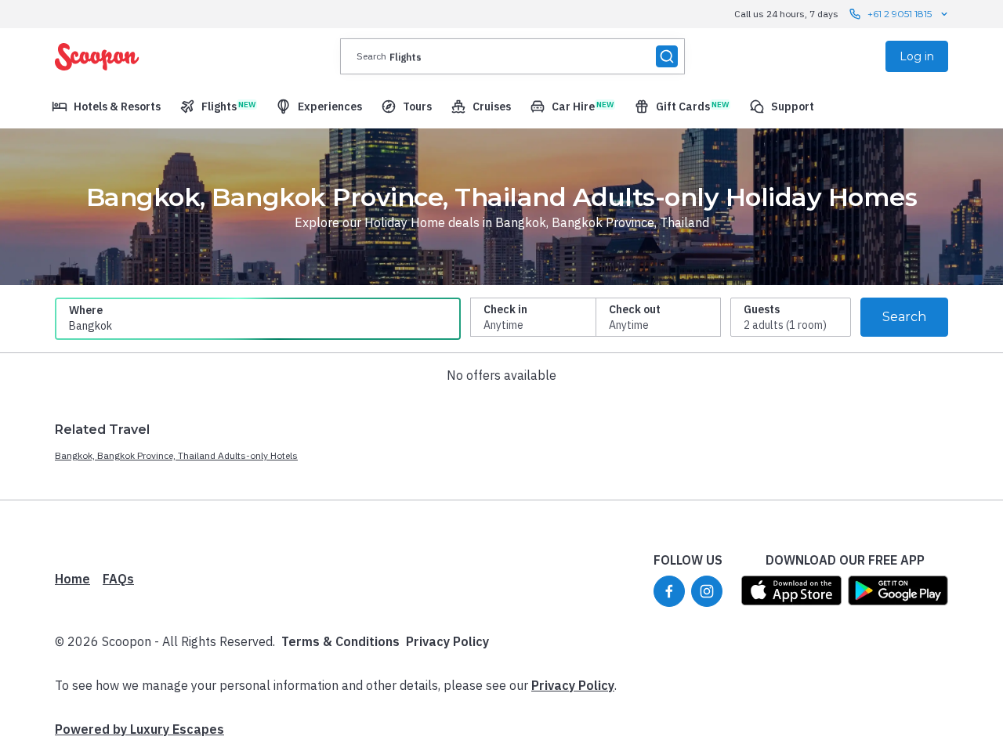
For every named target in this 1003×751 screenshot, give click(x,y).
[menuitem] (106, 106)
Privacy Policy (447, 641)
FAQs (118, 579)
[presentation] (512, 56)
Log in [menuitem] (917, 56)
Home (72, 579)
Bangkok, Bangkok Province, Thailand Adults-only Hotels (176, 455)
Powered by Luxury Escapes (139, 729)
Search (904, 316)
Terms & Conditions (340, 641)
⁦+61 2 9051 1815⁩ (899, 14)
